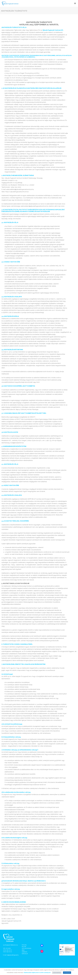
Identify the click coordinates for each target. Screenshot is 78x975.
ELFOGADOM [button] (67, 972)
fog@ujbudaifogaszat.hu (13, 955)
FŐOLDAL (24, 945)
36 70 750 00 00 (8, 951)
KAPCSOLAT (25, 953)
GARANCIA (24, 952)
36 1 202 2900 (7, 948)
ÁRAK (23, 950)
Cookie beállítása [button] (57, 972)
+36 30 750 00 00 (7, 950)
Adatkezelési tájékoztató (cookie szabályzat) (37, 972)
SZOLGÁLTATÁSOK (26, 948)
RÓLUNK (24, 946)
